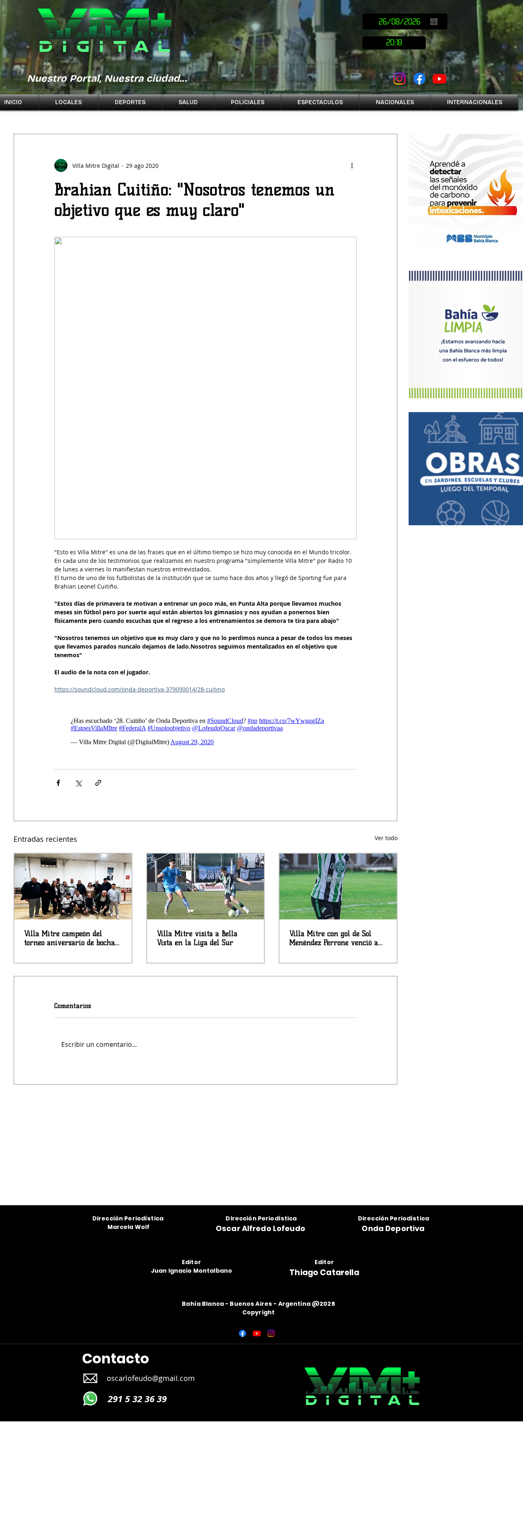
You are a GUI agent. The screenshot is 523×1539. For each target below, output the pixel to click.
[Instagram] (399, 79)
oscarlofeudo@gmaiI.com (151, 1378)
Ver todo (386, 838)
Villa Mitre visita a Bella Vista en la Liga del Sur (197, 938)
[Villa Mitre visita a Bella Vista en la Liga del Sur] (205, 886)
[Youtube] (439, 79)
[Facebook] (419, 79)
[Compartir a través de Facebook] (58, 783)
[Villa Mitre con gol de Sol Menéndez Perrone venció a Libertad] (338, 886)
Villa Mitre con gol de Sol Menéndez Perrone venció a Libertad (333, 938)
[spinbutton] (394, 42)
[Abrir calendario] (434, 21)
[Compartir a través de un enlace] (98, 783)
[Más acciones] (352, 165)
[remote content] (205, 731)
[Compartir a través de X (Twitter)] (78, 783)
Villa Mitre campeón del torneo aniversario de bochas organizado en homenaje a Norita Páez (71, 938)
